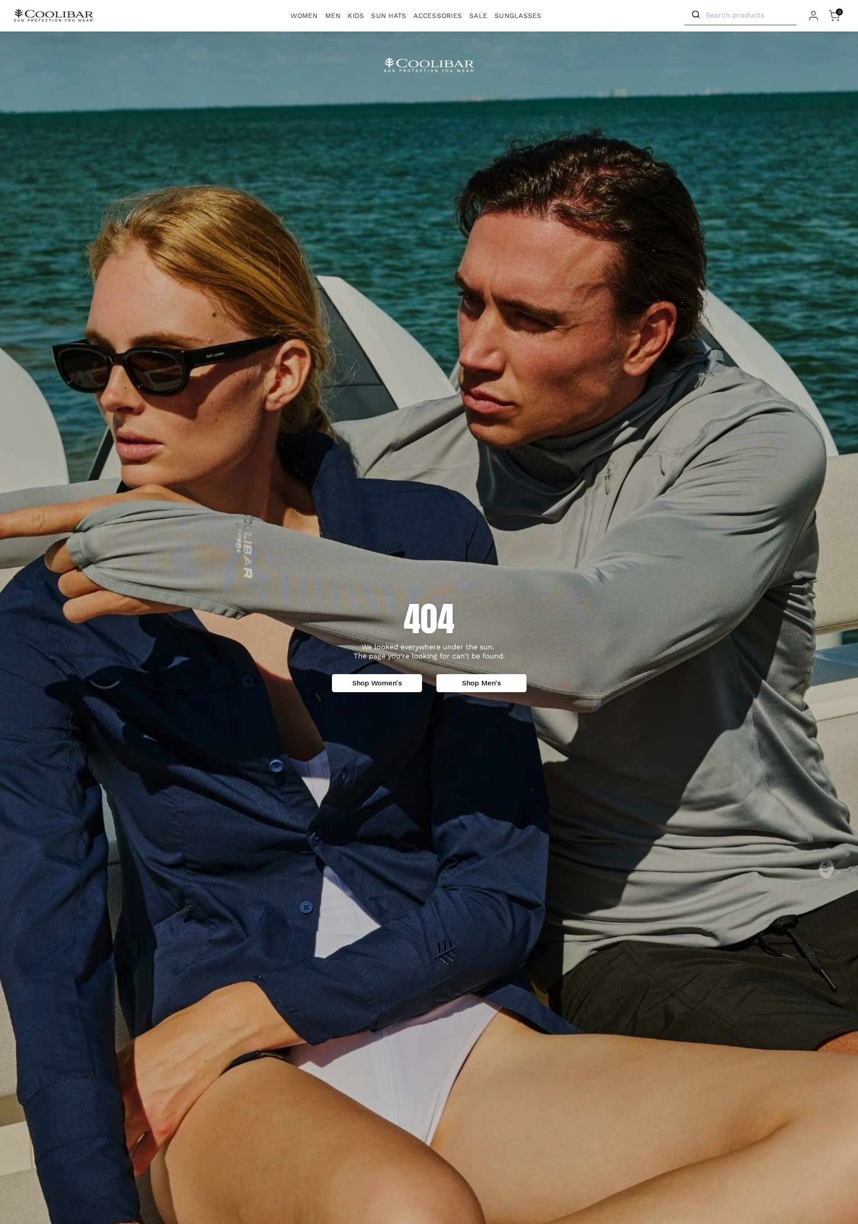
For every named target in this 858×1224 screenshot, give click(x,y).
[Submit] (695, 15)
